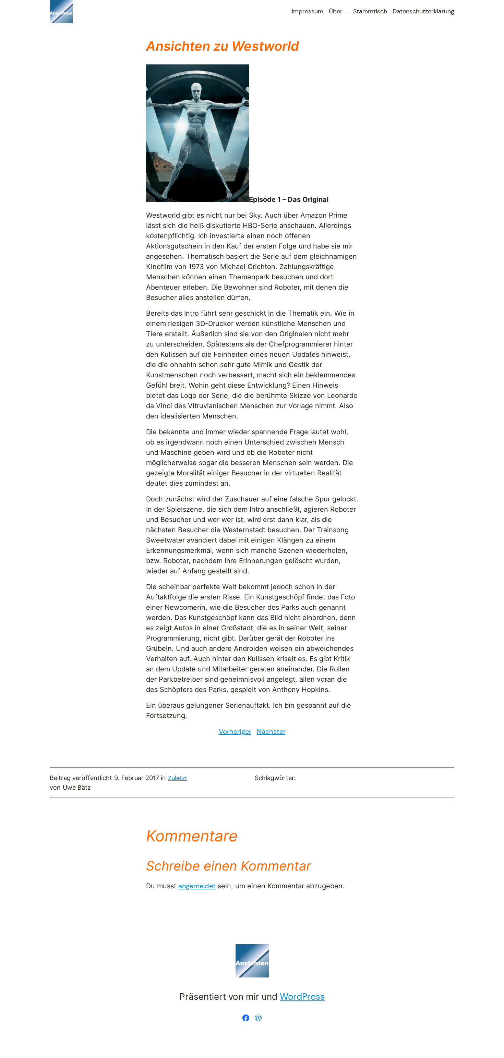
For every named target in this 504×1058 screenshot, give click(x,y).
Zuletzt (177, 778)
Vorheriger (235, 731)
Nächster (271, 731)
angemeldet (197, 885)
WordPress (302, 996)
